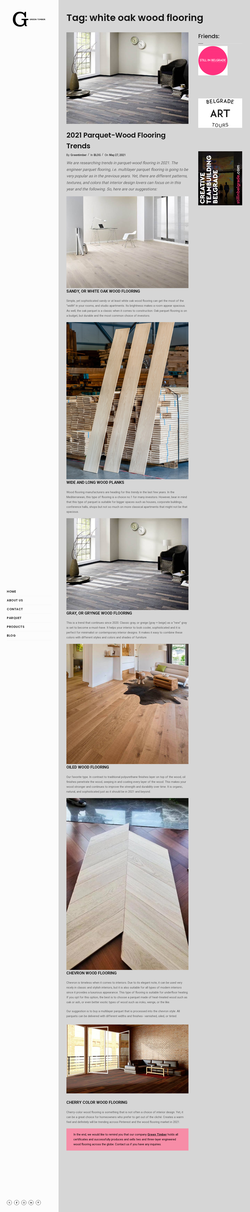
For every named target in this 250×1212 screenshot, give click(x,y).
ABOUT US (15, 600)
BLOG (11, 635)
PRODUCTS (15, 627)
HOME (11, 591)
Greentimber (79, 155)
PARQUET (14, 618)
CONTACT (15, 609)
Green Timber (157, 1134)
